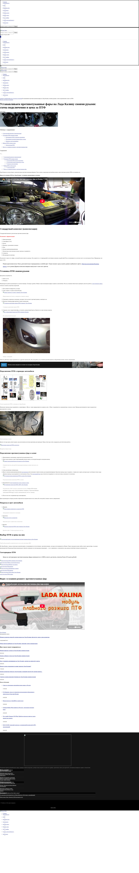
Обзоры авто (6, 12)
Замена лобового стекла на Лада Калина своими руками (14, 655)
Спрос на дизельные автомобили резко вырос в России (17, 685)
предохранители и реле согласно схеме (19, 482)
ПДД (4, 5)
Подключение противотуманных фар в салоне (16, 139)
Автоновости (6, 3)
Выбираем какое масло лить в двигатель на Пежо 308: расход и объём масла (7, 774)
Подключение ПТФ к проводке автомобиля (15, 137)
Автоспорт (5, 22)
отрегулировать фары (97, 283)
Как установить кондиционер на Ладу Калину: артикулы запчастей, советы (20, 661)
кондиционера (25, 472)
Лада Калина (3, 632)
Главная (5, 1)
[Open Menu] (0, 37)
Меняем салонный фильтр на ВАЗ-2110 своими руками (6, 770)
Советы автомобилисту (8, 20)
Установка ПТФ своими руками (10, 135)
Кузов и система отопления (15, 98)
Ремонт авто (6, 15)
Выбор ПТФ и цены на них (9, 143)
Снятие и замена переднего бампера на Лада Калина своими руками (18, 677)
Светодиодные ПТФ (10, 145)
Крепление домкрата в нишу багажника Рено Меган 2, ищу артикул (6, 789)
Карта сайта (53, 807)
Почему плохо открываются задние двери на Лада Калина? (15, 666)
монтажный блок (36, 474)
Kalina (7, 98)
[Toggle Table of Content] (1, 154)
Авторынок (5, 10)
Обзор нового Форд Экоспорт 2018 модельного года (11, 797)
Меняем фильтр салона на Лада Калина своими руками (14, 650)
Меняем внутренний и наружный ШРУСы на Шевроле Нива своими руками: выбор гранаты (7, 778)
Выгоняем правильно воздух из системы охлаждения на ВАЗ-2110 (7, 783)
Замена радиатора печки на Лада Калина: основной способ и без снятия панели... (21, 671)
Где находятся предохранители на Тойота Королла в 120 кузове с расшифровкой (17, 795)
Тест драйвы (6, 17)
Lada (5, 98)
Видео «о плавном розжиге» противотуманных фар (15, 147)
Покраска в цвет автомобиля (12, 141)
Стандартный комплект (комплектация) (12, 133)
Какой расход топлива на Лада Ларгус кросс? (10, 793)
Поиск (15, 26)
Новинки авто (6, 8)
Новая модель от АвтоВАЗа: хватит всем (13, 700)
